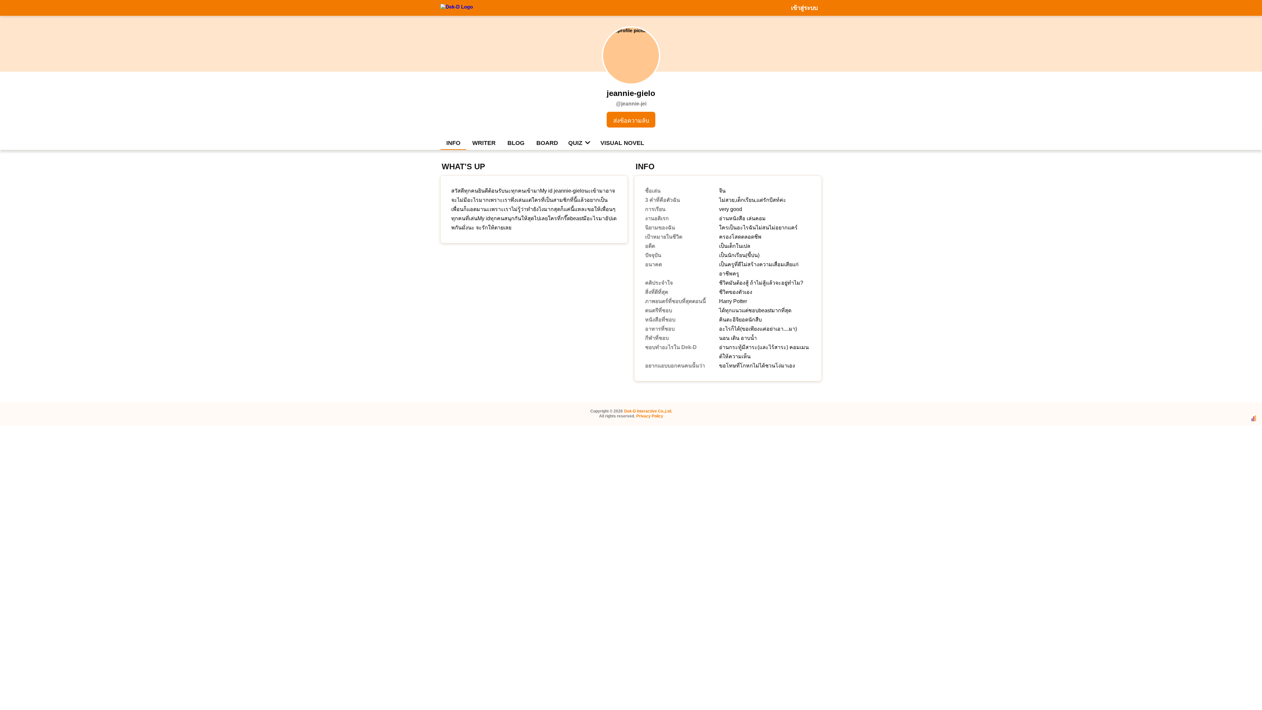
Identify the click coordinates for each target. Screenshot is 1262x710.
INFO (453, 143)
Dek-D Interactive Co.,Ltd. (648, 411)
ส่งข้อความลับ (631, 120)
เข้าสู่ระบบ (804, 8)
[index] (456, 7)
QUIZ (575, 143)
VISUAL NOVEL (622, 143)
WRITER (484, 143)
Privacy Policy (649, 416)
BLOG (516, 143)
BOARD (547, 143)
